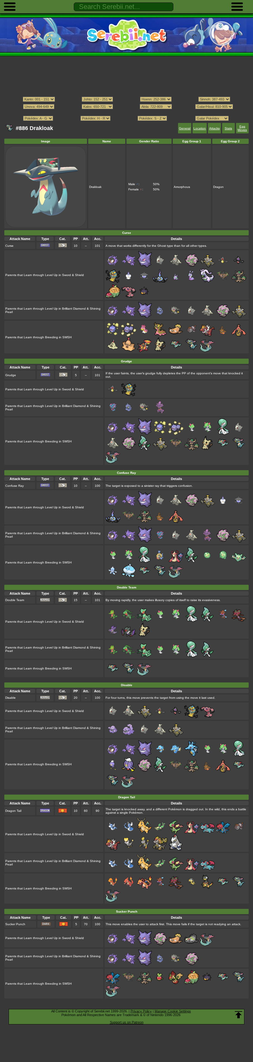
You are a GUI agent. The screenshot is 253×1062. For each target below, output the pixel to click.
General (184, 128)
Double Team (14, 600)
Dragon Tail (13, 810)
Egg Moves (242, 128)
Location (199, 128)
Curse (9, 245)
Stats (228, 128)
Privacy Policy (141, 1011)
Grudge (10, 375)
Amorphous (182, 187)
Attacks (214, 128)
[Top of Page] (238, 1015)
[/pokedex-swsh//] (126, 112)
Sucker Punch (15, 924)
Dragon (218, 187)
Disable (10, 697)
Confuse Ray (14, 485)
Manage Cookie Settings (173, 1011)
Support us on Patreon (126, 1022)
